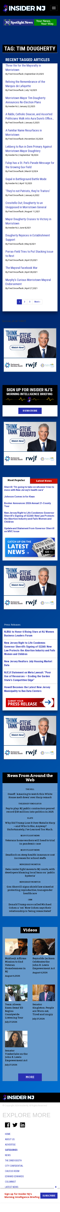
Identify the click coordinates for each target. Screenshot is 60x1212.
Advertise (10, 1144)
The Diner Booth (13, 1160)
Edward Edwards (14, 1176)
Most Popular (16, 480)
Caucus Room (12, 1171)
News (8, 1155)
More (30, 1077)
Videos (30, 930)
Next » (37, 302)
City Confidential (14, 1165)
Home (7, 1134)
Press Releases (12, 624)
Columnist (10, 1181)
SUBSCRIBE (30, 410)
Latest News (44, 480)
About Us (10, 1139)
